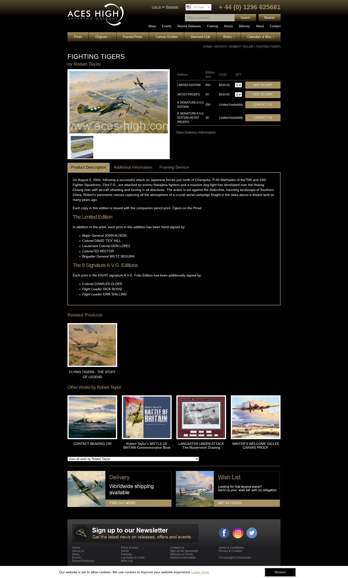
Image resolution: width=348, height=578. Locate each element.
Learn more (200, 572)
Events (167, 26)
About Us (78, 551)
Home (207, 46)
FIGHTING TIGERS (268, 46)
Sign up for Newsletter (184, 551)
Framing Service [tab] (174, 167)
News (152, 26)
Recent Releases (189, 26)
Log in (156, 7)
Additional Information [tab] (133, 167)
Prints (78, 37)
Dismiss (280, 572)
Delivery (244, 26)
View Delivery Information (196, 132)
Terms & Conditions (231, 547)
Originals (102, 37)
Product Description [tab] (88, 167)
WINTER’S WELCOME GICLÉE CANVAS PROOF (255, 445)
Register (172, 7)
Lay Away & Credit (132, 557)
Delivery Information (183, 557)
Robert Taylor (241, 46)
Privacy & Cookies (230, 551)
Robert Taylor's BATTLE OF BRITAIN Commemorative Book (146, 445)
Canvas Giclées (167, 37)
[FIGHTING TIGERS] (118, 132)
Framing (212, 26)
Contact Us (263, 104)
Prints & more (129, 547)
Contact (275, 26)
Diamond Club (200, 37)
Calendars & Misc (260, 37)
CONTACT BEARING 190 (92, 444)
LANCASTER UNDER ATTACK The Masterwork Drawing (201, 445)
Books (228, 37)
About (260, 26)
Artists (228, 26)
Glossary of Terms (181, 554)
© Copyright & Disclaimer (235, 557)
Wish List (127, 561)
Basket (269, 17)
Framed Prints (132, 37)
